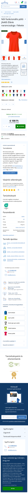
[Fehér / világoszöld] (20, 91)
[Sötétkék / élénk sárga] (13, 91)
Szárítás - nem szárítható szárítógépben (15, 251)
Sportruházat (8, 12)
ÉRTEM (13, 488)
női (23, 219)
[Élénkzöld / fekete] (6, 95)
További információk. (11, 186)
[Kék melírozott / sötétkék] (13, 95)
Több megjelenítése (5, 79)
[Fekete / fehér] (3, 91)
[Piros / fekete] (10, 91)
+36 (12, 270)
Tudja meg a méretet (10, 172)
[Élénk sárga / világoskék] (10, 95)
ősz (22, 227)
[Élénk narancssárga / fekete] (3, 95)
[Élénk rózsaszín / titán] (24, 95)
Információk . (14, 421)
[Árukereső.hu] (14, 364)
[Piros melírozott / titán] (17, 91)
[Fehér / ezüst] (6, 91)
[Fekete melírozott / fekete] (20, 95)
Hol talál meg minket (15, 455)
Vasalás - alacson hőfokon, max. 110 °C (15, 256)
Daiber (23, 216)
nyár (20, 227)
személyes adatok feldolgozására (17, 421)
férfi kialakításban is (17, 166)
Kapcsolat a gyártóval (8, 235)
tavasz (17, 227)
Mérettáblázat (24, 99)
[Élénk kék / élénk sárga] (24, 91)
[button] (25, 42)
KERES (23, 6)
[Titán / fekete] (17, 95)
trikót (10, 169)
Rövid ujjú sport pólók (9, 13)
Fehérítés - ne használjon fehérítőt (14, 247)
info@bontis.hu (12, 275)
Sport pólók (16, 12)
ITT (9, 485)
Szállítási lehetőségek (15, 116)
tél (23, 227)
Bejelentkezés (22, 417)
